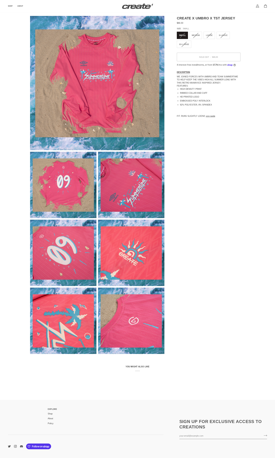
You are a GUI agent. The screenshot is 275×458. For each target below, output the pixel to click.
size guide (210, 116)
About (50, 418)
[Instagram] (15, 446)
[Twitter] (9, 446)
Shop (50, 414)
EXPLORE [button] (52, 409)
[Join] (264, 435)
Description (183, 72)
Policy (50, 423)
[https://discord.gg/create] (21, 446)
